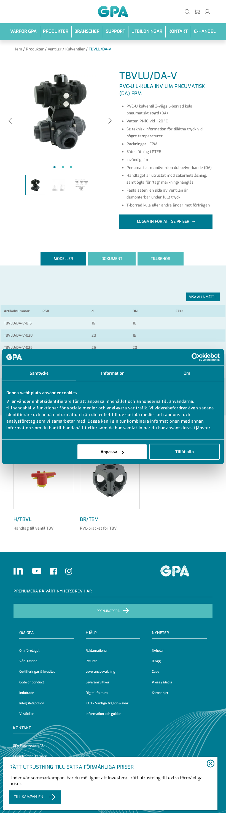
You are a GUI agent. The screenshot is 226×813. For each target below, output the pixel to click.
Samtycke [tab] (39, 373)
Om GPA (26, 632)
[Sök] (187, 11)
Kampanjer (160, 693)
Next (110, 121)
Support (115, 31)
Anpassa (109, 452)
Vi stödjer (26, 714)
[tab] (63, 258)
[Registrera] (197, 11)
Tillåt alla (184, 452)
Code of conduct (31, 682)
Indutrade (26, 693)
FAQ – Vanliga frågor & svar (107, 703)
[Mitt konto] (207, 11)
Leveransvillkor (97, 682)
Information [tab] (113, 373)
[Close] (210, 764)
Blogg (156, 661)
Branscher (86, 31)
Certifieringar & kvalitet (37, 671)
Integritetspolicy (31, 703)
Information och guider (103, 714)
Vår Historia (28, 661)
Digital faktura (97, 693)
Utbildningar (146, 31)
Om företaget (29, 650)
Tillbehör (160, 258)
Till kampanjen (28, 796)
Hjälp (91, 632)
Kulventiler (75, 49)
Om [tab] (187, 373)
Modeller (63, 258)
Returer (91, 661)
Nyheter (158, 650)
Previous (10, 121)
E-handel (205, 31)
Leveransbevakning (100, 671)
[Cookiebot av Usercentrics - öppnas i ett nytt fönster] (195, 357)
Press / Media (162, 682)
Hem (18, 49)
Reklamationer (97, 650)
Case (155, 671)
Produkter (55, 31)
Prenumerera (108, 611)
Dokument (111, 258)
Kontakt (178, 31)
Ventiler (54, 49)
